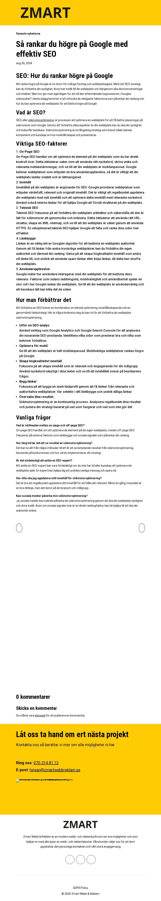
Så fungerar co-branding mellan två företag (63, 553)
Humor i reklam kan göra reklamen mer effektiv (67, 645)
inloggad (40, 715)
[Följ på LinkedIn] (91, 859)
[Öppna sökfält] (132, 12)
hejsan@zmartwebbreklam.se (55, 770)
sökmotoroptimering (41, 120)
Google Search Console (98, 330)
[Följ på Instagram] (80, 859)
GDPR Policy (80, 887)
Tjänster (45, 543)
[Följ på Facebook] (69, 859)
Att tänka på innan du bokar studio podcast (62, 599)
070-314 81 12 (46, 762)
